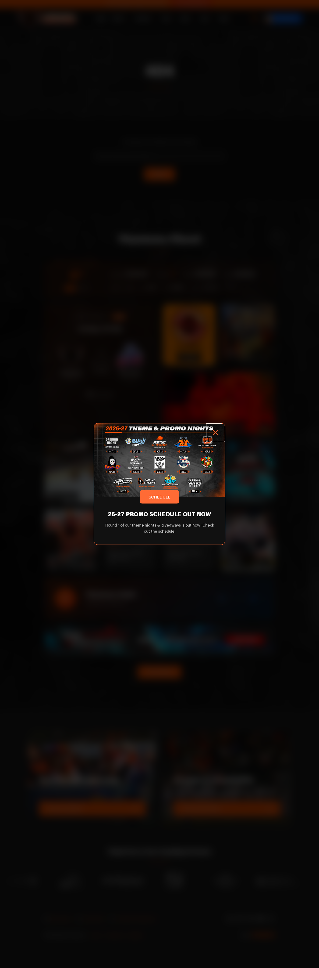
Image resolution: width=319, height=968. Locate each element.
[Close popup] (215, 432)
